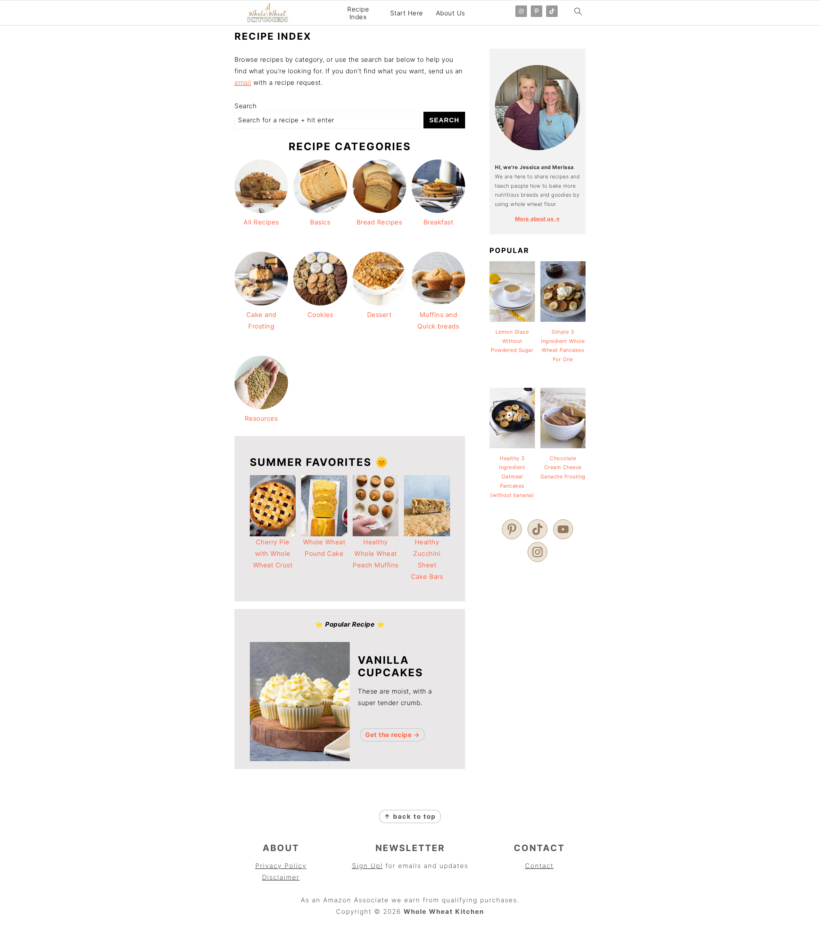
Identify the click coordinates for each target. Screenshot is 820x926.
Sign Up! (367, 866)
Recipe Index (358, 13)
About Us (450, 13)
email (242, 82)
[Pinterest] (512, 529)
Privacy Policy (281, 866)
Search (245, 106)
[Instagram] (537, 552)
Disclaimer (280, 877)
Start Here (406, 13)
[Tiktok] (537, 529)
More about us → (537, 218)
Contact (539, 866)
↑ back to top (410, 816)
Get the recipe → (392, 735)
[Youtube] (563, 529)
